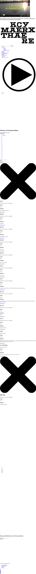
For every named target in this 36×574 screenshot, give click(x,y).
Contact (3, 567)
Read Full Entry (2, 212)
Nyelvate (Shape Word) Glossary (5, 132)
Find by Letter (2, 133)
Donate (3, 54)
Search (1, 160)
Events (5, 49)
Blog (4, 48)
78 (2, 469)
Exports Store (4, 53)
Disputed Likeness (6, 50)
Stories (3, 51)
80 (2, 470)
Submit (1, 162)
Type (1, 159)
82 (2, 472)
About (5, 47)
